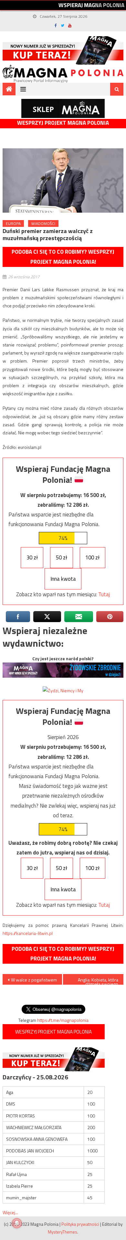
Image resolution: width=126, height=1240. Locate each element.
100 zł (92, 557)
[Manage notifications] (17, 1223)
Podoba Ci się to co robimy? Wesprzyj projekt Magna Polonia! (63, 257)
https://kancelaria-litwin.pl (28, 933)
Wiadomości (43, 223)
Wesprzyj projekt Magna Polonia (63, 123)
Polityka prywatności (80, 1224)
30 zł (32, 557)
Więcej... (10, 1212)
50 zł (61, 557)
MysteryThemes (62, 1232)
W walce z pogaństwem (34, 979)
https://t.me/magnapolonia (63, 1020)
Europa (13, 223)
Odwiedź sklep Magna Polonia (63, 108)
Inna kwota (63, 579)
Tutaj (104, 594)
